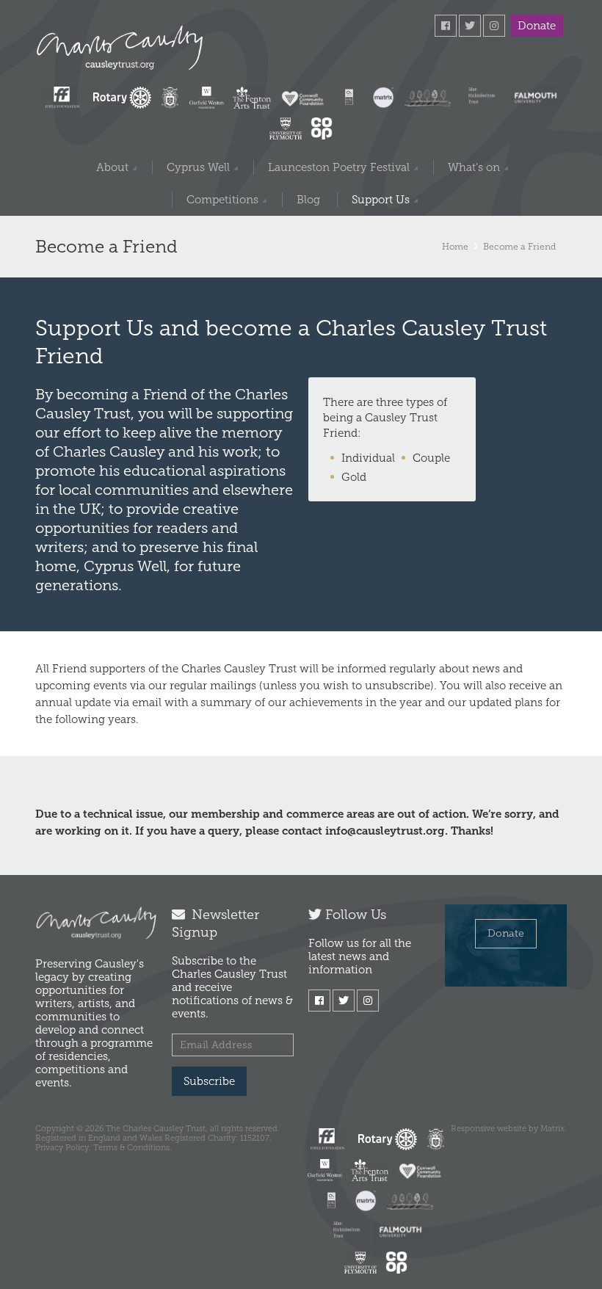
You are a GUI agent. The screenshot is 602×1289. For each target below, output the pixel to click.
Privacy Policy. (63, 1147)
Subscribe (209, 1081)
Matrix (552, 1128)
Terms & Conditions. (132, 1147)
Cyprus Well (198, 167)
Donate (537, 26)
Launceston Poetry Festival (339, 167)
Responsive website (488, 1128)
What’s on (474, 167)
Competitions (222, 200)
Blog (308, 200)
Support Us (381, 200)
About (112, 167)
